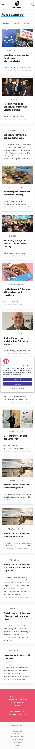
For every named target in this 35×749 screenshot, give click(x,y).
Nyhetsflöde (17, 742)
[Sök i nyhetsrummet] (32, 4)
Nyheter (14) (5, 23)
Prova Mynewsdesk (17, 737)
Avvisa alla (17, 379)
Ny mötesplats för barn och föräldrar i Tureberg (17, 193)
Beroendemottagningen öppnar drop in (15, 437)
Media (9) (16, 23)
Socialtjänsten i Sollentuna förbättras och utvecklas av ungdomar (17, 567)
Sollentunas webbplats (17, 711)
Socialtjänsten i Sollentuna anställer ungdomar (17, 486)
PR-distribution (17, 734)
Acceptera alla (17, 384)
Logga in (17, 745)
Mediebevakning (17, 731)
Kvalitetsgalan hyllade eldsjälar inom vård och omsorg (15, 243)
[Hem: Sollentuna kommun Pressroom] (17, 4)
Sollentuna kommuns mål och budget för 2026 (16, 136)
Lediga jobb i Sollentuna (17, 714)
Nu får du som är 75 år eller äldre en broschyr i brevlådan (17, 292)
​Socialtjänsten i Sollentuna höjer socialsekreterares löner (17, 616)
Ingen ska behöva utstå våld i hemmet (17, 657)
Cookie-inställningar (17, 388)
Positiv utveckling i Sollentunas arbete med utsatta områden (15, 106)
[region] (17, 374)
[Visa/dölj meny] (3, 4)
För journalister (17, 740)
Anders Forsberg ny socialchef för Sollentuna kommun (16, 341)
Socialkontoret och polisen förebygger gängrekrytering (17, 58)
